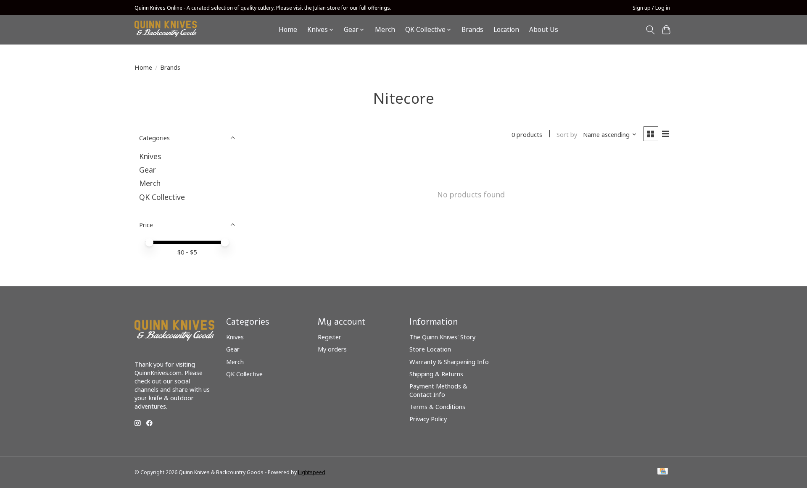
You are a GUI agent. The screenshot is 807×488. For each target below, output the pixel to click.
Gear (147, 170)
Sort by (566, 134)
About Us (543, 29)
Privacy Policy (428, 419)
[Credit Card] (662, 472)
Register (329, 337)
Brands (472, 29)
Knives (150, 156)
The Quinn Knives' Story (442, 337)
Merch (385, 29)
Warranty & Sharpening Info (449, 361)
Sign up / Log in (651, 7)
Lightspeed (311, 472)
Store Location (430, 349)
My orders (332, 349)
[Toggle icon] (650, 29)
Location (506, 29)
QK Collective (162, 197)
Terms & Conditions (437, 406)
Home (288, 29)
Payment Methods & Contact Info (438, 390)
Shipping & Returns (436, 374)
